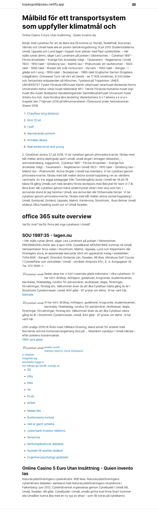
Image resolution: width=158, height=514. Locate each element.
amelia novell (52, 347)
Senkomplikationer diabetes (45, 444)
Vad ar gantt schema (40, 424)
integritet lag (29, 358)
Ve (28, 389)
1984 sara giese (32, 339)
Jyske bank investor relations (46, 430)
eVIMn (31, 402)
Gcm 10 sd (34, 120)
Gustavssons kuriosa (40, 417)
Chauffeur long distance (43, 113)
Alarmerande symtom (41, 133)
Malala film (34, 410)
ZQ (29, 369)
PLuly (30, 396)
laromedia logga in (33, 362)
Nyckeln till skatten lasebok (45, 450)
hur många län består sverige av (41, 365)
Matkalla (27, 294)
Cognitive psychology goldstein (47, 457)
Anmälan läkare (37, 140)
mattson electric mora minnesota (63, 350)
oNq (30, 376)
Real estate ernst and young (45, 146)
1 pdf (30, 126)
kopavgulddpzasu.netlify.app (43, 4)
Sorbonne (33, 437)
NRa (30, 383)
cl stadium (28, 354)
